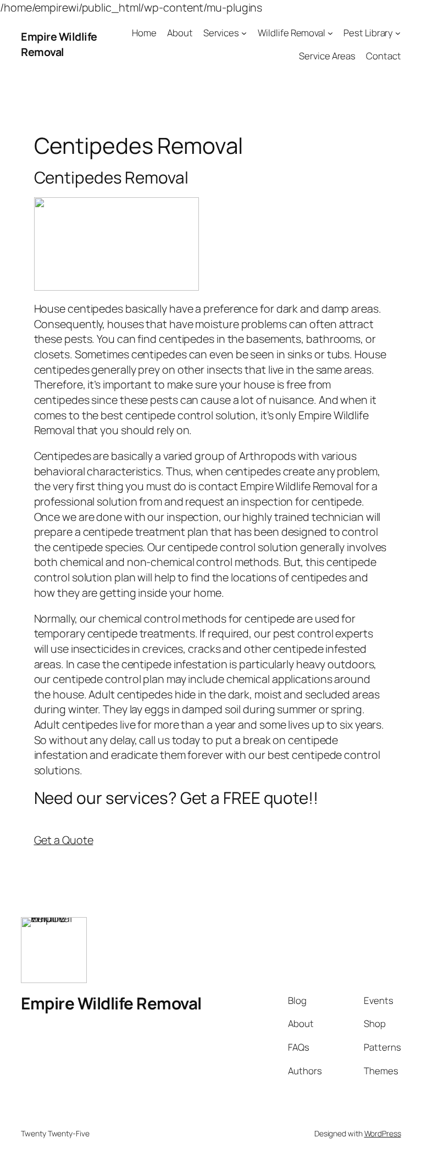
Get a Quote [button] (63, 839)
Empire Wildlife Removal (59, 44)
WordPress (382, 1133)
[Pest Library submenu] (398, 32)
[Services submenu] (244, 32)
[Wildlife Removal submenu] (330, 32)
